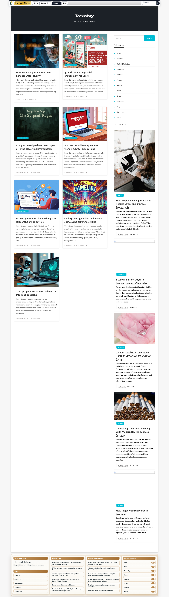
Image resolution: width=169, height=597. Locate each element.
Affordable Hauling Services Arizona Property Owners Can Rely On (101, 569)
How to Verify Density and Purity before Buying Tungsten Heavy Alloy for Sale (66, 590)
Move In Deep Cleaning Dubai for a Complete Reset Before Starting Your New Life (101, 574)
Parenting (120, 101)
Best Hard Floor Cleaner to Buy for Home (100, 591)
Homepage (78, 22)
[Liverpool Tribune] (11, 3)
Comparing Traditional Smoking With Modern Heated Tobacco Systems (133, 432)
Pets (118, 107)
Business (119, 59)
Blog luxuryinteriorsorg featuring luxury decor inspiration (102, 586)
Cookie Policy (18, 591)
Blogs (55, 3)
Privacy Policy (18, 583)
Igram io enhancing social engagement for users (78, 74)
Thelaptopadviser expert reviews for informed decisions (36, 293)
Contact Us (44, 3)
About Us (17, 575)
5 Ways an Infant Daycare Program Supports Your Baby (131, 281)
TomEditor (122, 386)
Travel (118, 117)
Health (119, 85)
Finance (119, 80)
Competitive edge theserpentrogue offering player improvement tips (35, 147)
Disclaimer (17, 587)
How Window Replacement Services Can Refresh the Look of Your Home (102, 563)
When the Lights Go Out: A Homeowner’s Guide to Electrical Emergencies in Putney (103, 580)
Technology (22, 65)
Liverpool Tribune (22, 3)
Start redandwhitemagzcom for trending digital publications (81, 147)
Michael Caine (33, 99)
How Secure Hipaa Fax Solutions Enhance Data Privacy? (33, 74)
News (64, 3)
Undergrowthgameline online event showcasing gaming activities (83, 220)
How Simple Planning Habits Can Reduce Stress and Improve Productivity (133, 204)
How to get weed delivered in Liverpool (132, 512)
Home (36, 3)
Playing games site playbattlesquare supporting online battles (36, 220)
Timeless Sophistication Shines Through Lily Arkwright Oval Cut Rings (133, 356)
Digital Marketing (123, 64)
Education (120, 69)
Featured (119, 75)
